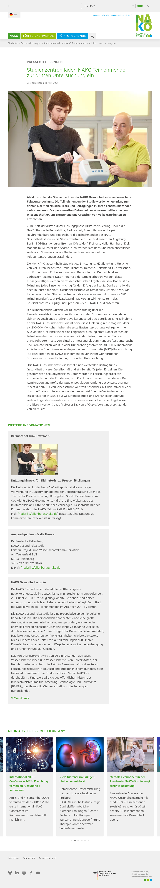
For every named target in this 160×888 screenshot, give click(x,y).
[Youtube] (38, 873)
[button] (71, 840)
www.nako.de (20, 697)
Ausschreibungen (47, 858)
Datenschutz (29, 858)
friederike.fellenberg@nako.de (37, 513)
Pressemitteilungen (45, 62)
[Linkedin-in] (17, 873)
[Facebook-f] (31, 873)
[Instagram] (24, 873)
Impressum (13, 858)
